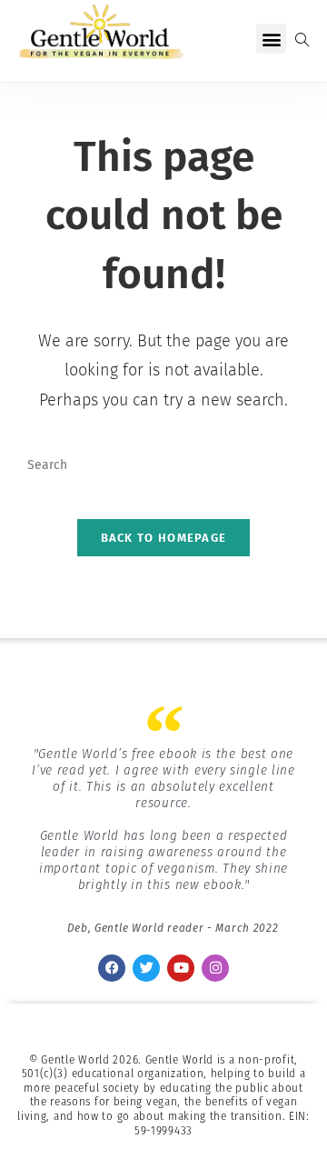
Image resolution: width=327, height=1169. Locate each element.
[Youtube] (180, 968)
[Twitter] (146, 968)
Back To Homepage (164, 538)
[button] (271, 39)
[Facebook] (111, 968)
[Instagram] (215, 968)
